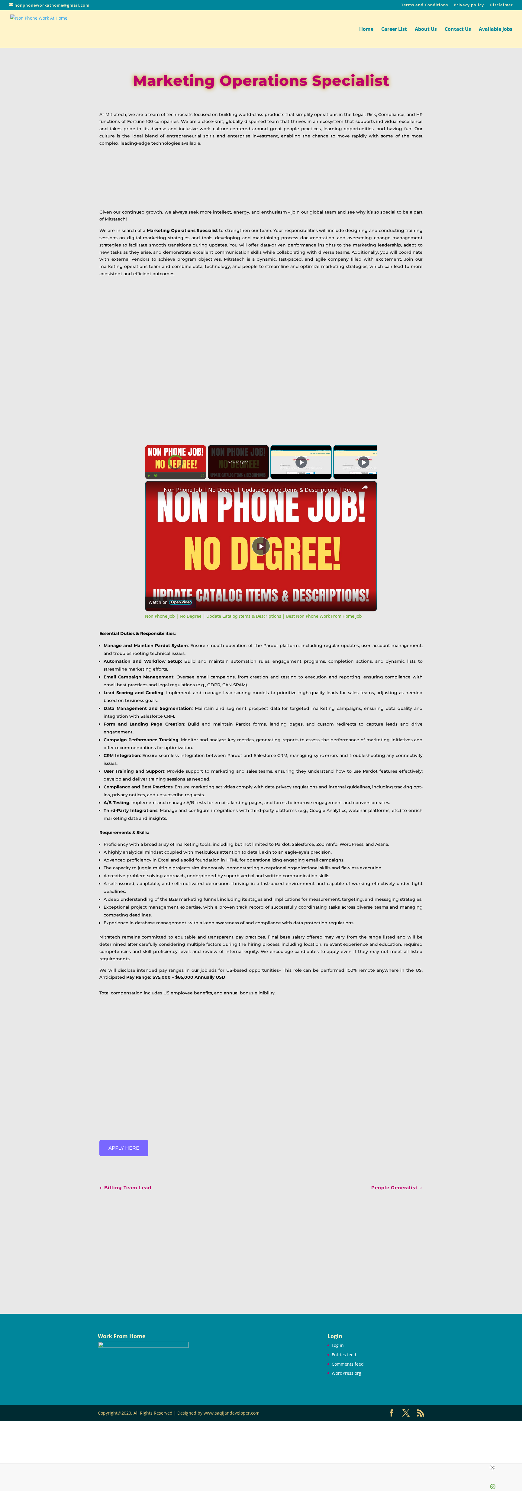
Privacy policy (469, 5)
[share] (364, 487)
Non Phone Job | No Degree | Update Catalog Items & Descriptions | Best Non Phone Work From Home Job (260, 489)
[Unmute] (156, 475)
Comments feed (348, 1364)
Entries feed (344, 1354)
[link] (155, 491)
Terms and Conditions (424, 5)
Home (366, 29)
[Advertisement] (261, 1244)
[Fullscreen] (202, 475)
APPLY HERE (123, 1148)
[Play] (148, 475)
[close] (492, 1467)
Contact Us (458, 29)
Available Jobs (495, 29)
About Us (426, 29)
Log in (338, 1345)
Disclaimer (501, 5)
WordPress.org (346, 1373)
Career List (394, 29)
